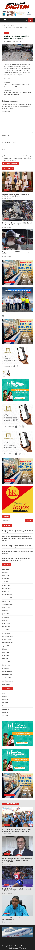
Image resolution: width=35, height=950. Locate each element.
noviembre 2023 (7, 674)
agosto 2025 (6, 607)
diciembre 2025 (7, 594)
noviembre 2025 (7, 598)
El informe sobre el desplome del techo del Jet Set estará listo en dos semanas (17, 210)
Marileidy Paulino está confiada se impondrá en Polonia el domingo (17, 876)
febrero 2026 (6, 588)
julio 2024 (5, 649)
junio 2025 (5, 614)
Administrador (8, 41)
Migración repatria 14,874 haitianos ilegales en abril (17, 239)
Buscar (6, 517)
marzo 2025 (6, 623)
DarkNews (12, 948)
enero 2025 (5, 630)
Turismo (5, 715)
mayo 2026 (5, 579)
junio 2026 (5, 575)
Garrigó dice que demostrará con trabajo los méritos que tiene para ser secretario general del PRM (17, 538)
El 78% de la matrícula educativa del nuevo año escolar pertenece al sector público (17, 817)
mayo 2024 (5, 655)
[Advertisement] (17, 13)
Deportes (5, 696)
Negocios (6, 33)
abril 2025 (5, 620)
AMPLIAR (7, 78)
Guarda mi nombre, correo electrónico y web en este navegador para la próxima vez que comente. (17, 158)
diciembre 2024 (7, 633)
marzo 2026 (6, 585)
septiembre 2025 (7, 604)
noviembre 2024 (7, 636)
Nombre (5, 135)
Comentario (6, 112)
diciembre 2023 (7, 671)
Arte (3, 693)
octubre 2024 (6, 639)
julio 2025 (5, 610)
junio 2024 (5, 652)
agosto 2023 (6, 684)
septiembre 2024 (7, 642)
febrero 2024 (6, 665)
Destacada (5, 699)
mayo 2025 (5, 617)
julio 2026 (5, 572)
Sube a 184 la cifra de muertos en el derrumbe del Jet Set (16, 85)
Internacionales (7, 706)
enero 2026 (5, 591)
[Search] (26, 20)
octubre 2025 (6, 601)
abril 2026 (5, 582)
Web (3, 149)
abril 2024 (5, 658)
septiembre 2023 (7, 681)
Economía (5, 703)
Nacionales (5, 709)
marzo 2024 (6, 662)
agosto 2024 (6, 646)
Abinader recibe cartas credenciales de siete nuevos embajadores (17, 182)
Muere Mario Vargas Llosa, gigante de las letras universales (17, 92)
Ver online (30, 20)
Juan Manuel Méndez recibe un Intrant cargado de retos (17, 905)
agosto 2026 (6, 569)
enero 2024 (5, 668)
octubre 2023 (6, 678)
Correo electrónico (9, 142)
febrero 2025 (6, 626)
